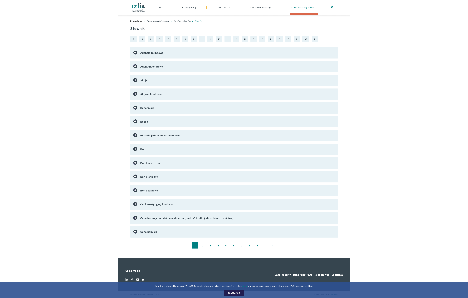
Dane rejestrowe (302, 274)
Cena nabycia (148, 231)
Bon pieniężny (149, 176)
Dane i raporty (223, 7)
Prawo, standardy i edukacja (304, 4)
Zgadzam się (234, 293)
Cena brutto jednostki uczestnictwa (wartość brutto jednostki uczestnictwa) (186, 218)
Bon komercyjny (150, 163)
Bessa (144, 121)
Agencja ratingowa (151, 52)
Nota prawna (322, 274)
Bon (142, 149)
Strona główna (136, 21)
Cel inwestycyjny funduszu (157, 204)
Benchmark (147, 108)
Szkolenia (337, 274)
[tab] (234, 53)
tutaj (244, 286)
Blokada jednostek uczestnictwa (160, 135)
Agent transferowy (151, 66)
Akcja (143, 80)
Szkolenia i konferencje (260, 4)
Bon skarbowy (149, 190)
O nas (159, 4)
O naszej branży (189, 4)
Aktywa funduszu (151, 94)
